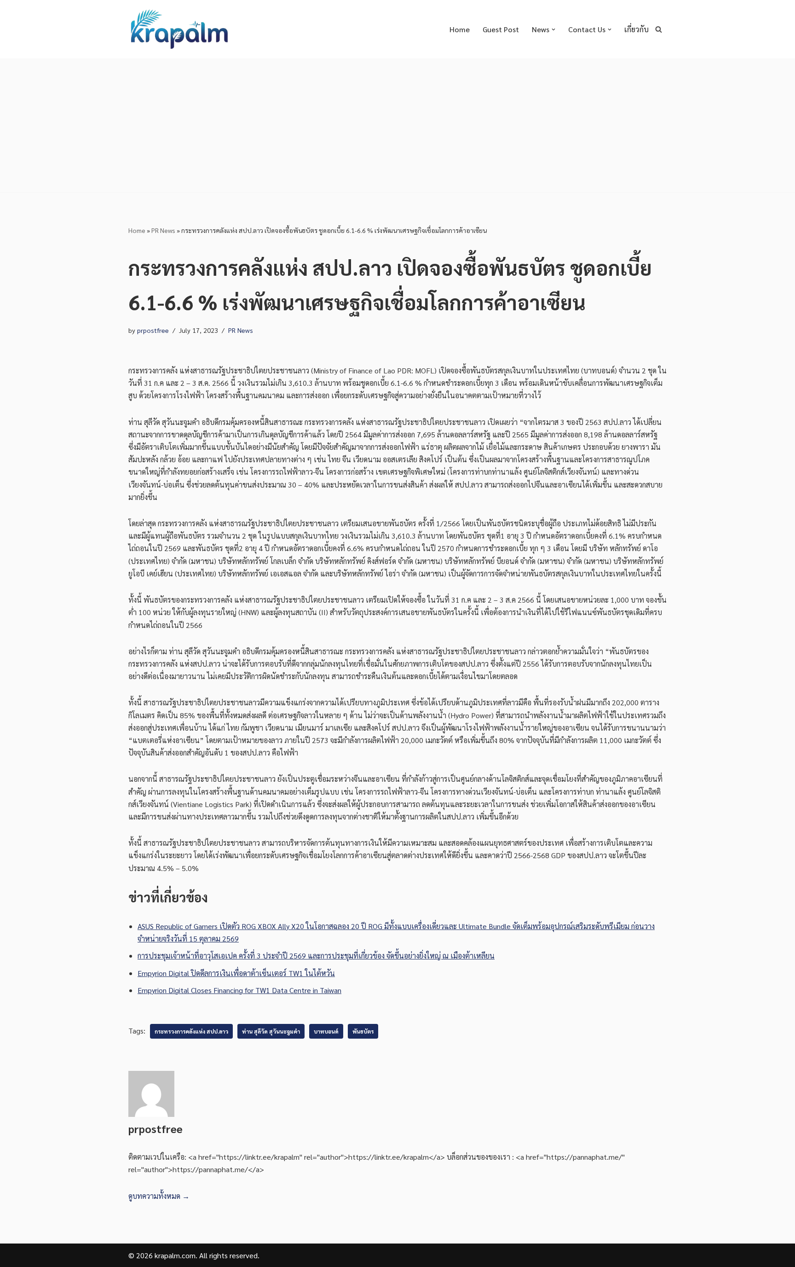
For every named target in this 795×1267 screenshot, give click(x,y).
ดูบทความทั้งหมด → (159, 1196)
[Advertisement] (397, 127)
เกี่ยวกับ (636, 29)
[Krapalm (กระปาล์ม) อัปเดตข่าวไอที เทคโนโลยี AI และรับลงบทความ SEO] (179, 29)
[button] (553, 29)
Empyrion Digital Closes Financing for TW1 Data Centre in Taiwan (239, 990)
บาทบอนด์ (326, 1031)
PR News (163, 230)
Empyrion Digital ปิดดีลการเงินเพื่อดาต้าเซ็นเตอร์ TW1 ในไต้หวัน (236, 973)
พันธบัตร (363, 1031)
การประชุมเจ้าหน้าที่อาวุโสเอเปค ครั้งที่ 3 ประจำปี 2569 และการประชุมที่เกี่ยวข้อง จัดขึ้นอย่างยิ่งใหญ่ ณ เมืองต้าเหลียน (316, 955)
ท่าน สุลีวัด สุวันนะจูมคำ (271, 1031)
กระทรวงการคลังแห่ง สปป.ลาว (191, 1031)
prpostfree (153, 330)
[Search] (658, 29)
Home (459, 29)
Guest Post (501, 29)
